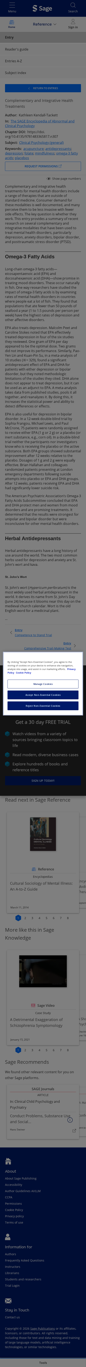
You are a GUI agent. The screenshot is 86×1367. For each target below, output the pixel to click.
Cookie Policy (23, 672)
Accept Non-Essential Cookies (43, 694)
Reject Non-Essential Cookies (43, 705)
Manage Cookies (43, 683)
